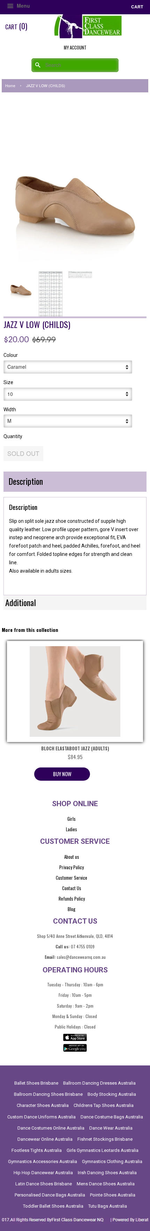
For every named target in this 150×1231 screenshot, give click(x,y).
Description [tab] (25, 481)
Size (8, 382)
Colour (10, 355)
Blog (71, 908)
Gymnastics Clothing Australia (112, 1161)
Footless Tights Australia (37, 1150)
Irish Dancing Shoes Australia (107, 1172)
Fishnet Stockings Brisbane (105, 1139)
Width (9, 409)
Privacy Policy (71, 867)
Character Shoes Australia (43, 1105)
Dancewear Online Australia (45, 1139)
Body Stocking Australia (112, 1094)
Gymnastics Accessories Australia (42, 1161)
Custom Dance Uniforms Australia (41, 1116)
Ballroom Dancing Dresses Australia (99, 1083)
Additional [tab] (20, 602)
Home (10, 85)
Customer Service (71, 877)
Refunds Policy (72, 898)
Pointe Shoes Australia (112, 1195)
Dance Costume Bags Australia (112, 1116)
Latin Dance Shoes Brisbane (43, 1183)
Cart (136, 6)
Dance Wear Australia (111, 1128)
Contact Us (71, 888)
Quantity (12, 436)
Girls (71, 818)
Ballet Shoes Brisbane (36, 1083)
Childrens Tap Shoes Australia (104, 1105)
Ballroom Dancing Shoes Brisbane (48, 1094)
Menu (22, 5)
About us (71, 856)
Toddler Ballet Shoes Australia (53, 1206)
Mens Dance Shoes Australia (106, 1183)
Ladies (71, 829)
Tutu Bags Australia (107, 1206)
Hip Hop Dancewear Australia (43, 1172)
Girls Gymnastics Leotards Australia (102, 1150)
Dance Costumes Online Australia (50, 1128)
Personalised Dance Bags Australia (50, 1195)
